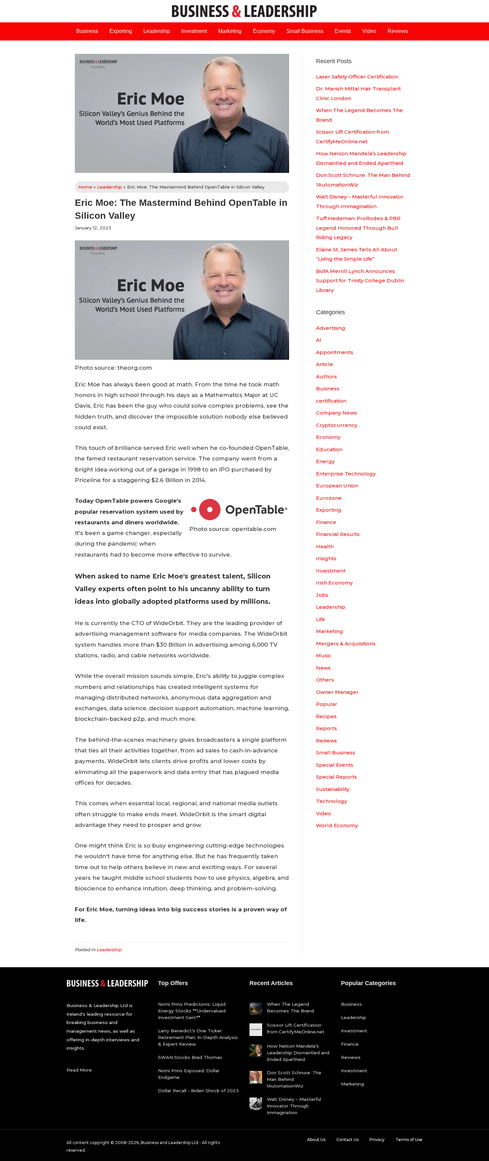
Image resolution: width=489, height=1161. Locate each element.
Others (325, 680)
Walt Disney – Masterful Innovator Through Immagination (294, 1105)
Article (324, 364)
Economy (264, 31)
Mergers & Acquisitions (346, 643)
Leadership (156, 31)
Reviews (398, 31)
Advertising (330, 328)
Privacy (377, 1139)
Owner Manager (337, 692)
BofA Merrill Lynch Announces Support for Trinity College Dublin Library (360, 280)
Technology (331, 801)
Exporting (120, 31)
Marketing (230, 31)
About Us (316, 1139)
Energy (325, 461)
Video (369, 31)
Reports (326, 728)
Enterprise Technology (346, 473)
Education (329, 449)
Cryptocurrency (336, 425)
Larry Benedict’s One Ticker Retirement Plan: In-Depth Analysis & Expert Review (198, 1037)
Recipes (326, 716)
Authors (326, 376)
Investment (194, 31)
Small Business (304, 31)
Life (320, 619)
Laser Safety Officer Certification (357, 76)
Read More (79, 1070)
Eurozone (329, 498)
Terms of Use (409, 1139)
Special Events (334, 765)
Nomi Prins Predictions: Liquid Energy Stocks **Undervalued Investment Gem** (192, 1010)
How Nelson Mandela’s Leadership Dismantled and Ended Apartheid (298, 1052)
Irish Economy (334, 583)
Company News (336, 413)
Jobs (322, 595)
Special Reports (336, 777)
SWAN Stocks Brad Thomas (190, 1057)
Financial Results (338, 534)
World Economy (337, 825)
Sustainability (332, 789)
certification (331, 401)
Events (343, 31)
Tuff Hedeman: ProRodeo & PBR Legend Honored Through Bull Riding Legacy (358, 227)
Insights (326, 558)
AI (318, 340)
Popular (326, 704)
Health (325, 546)
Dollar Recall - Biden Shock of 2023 (198, 1090)
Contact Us (347, 1139)
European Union (337, 485)
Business (87, 31)
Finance (326, 522)
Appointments (334, 352)
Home (85, 187)
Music (323, 655)
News (323, 668)
